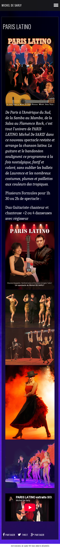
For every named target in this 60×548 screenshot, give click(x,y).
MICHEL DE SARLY (12, 5)
